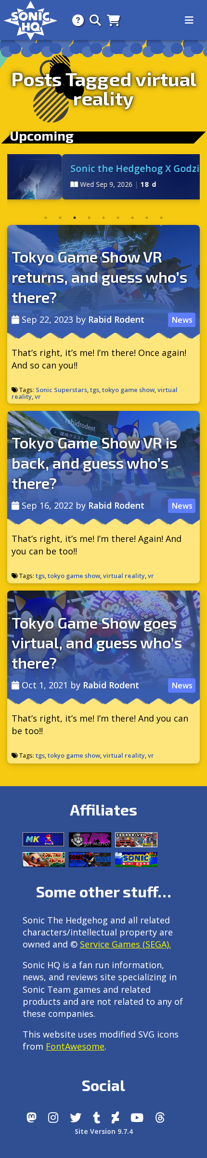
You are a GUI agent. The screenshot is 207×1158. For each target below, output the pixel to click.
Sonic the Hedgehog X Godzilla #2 (108, 168)
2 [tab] (60, 218)
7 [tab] (132, 218)
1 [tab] (46, 218)
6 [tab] (118, 218)
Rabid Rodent (116, 319)
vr (38, 396)
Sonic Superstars (61, 389)
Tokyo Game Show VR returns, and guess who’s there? (99, 276)
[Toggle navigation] (189, 20)
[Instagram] (53, 1117)
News (182, 320)
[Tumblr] (96, 1117)
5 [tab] (103, 218)
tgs (94, 389)
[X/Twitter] (75, 1117)
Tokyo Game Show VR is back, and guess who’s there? (94, 462)
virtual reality (124, 575)
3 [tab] (74, 218)
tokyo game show (128, 389)
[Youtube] (136, 1117)
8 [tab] (147, 218)
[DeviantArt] (115, 1117)
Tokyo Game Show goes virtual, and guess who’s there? (97, 642)
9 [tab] (161, 218)
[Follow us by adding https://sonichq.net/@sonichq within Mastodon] (31, 1117)
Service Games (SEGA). (125, 944)
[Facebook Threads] (160, 1117)
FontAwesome (75, 1046)
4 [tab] (89, 218)
